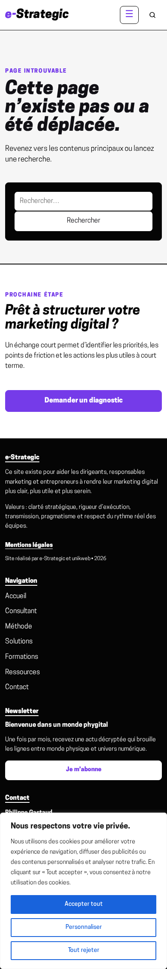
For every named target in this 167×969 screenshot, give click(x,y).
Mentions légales (29, 545)
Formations (21, 657)
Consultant (21, 611)
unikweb (81, 558)
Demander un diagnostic (83, 400)
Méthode (18, 626)
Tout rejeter (83, 950)
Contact (17, 687)
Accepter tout (84, 904)
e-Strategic (52, 558)
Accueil (15, 596)
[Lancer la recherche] (152, 15)
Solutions (19, 641)
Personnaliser (84, 927)
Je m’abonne (83, 769)
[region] (83, 891)
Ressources (22, 672)
